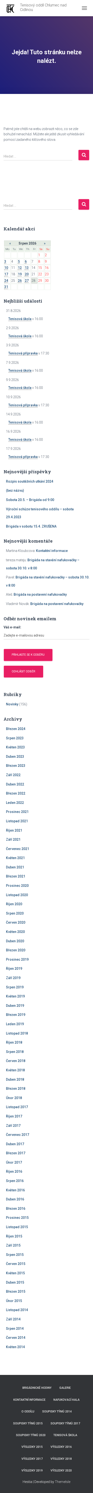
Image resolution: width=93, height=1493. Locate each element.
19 (20, 274)
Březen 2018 (15, 1088)
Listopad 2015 (17, 1227)
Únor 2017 (14, 1162)
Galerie (65, 1387)
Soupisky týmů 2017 (65, 1423)
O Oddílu (27, 1411)
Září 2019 (13, 978)
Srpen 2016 (15, 1181)
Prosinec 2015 (17, 1218)
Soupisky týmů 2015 (28, 1423)
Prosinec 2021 (17, 812)
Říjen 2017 (14, 1116)
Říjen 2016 (14, 1171)
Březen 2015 (15, 1291)
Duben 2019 (15, 1006)
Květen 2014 (15, 1347)
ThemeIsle (62, 1482)
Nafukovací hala (66, 1399)
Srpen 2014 (15, 1328)
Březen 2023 (15, 766)
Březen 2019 (15, 1015)
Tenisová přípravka (23, 353)
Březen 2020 (15, 950)
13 (27, 268)
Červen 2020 (15, 922)
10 (6, 268)
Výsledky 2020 (61, 1470)
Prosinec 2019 (17, 959)
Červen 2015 (15, 1264)
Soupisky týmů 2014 (57, 1411)
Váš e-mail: (12, 627)
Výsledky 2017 (32, 1458)
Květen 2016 (15, 1190)
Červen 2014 (15, 1338)
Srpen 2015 (15, 1255)
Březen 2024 (15, 729)
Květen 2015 (15, 1273)
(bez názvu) (15, 490)
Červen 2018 (15, 1061)
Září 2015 (13, 1245)
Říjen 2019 (14, 968)
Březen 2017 (15, 1153)
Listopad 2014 (17, 1310)
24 (6, 281)
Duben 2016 (15, 1199)
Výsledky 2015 (32, 1447)
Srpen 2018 (15, 1052)
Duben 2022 (15, 784)
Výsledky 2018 (61, 1458)
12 (20, 268)
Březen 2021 (15, 876)
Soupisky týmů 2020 (31, 1435)
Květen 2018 (15, 1070)
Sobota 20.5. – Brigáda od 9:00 (30, 500)
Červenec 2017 (17, 1135)
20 (27, 274)
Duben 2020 (15, 941)
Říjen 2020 (14, 904)
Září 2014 (13, 1319)
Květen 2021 (15, 858)
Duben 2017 (15, 1144)
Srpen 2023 (15, 738)
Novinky (12, 704)
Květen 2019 (15, 996)
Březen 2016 (15, 1208)
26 (20, 281)
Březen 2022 (15, 793)
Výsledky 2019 (32, 1470)
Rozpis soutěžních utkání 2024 (29, 481)
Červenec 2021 (17, 849)
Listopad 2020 (17, 895)
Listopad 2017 (17, 1107)
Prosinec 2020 (17, 886)
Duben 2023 (15, 756)
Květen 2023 (15, 747)
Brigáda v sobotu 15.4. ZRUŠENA (31, 526)
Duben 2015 (15, 1282)
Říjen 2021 (14, 830)
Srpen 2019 (15, 987)
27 (27, 281)
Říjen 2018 (14, 1042)
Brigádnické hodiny (37, 1387)
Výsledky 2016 (61, 1447)
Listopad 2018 (17, 1033)
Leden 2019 (15, 1024)
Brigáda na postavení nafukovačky (40, 594)
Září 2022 (13, 775)
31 (6, 287)
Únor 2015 (14, 1301)
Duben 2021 (15, 867)
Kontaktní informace (52, 551)
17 (6, 274)
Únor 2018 (14, 1098)
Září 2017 (13, 1126)
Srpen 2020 (15, 913)
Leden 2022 (15, 803)
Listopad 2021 (17, 821)
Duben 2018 (15, 1079)
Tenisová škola (19, 319)
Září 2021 (13, 839)
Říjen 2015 (14, 1236)
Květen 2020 (15, 932)
